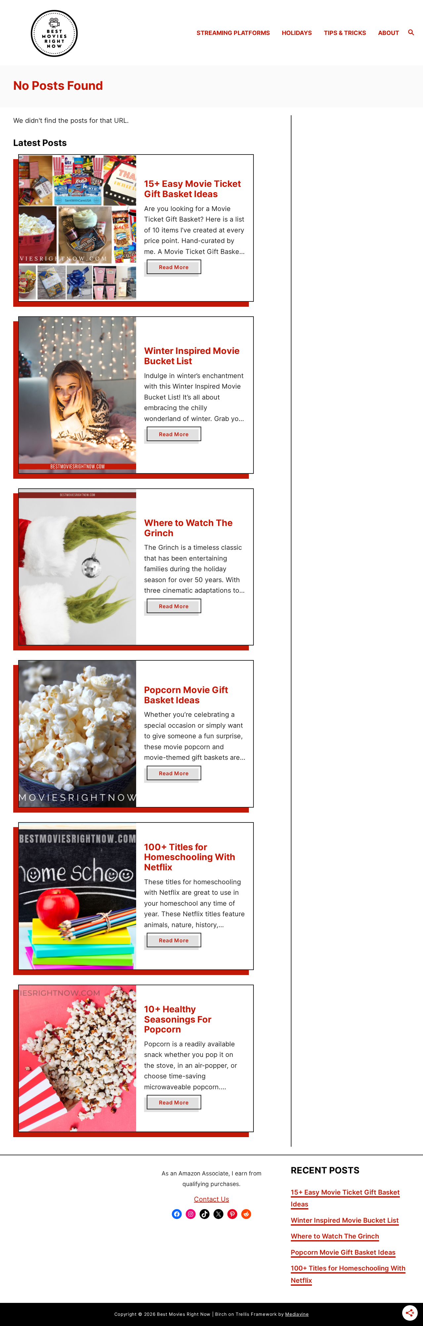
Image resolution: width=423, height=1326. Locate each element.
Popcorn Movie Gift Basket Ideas (186, 695)
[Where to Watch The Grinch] (77, 567)
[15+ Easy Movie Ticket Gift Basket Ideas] (77, 228)
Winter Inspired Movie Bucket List (192, 355)
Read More (176, 268)
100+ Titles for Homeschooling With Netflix (189, 857)
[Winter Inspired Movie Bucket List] (77, 395)
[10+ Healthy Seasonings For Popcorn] (77, 1058)
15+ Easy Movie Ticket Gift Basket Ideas (192, 188)
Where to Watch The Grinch (188, 528)
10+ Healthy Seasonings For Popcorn (178, 1019)
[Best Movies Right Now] (56, 32)
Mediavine (297, 1314)
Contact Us (211, 1199)
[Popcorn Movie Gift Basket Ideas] (77, 734)
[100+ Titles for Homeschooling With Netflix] (77, 896)
